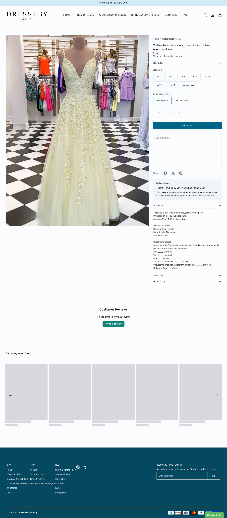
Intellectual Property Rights (42, 484)
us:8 (195, 76)
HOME (66, 14)
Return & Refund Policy (66, 470)
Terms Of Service (37, 479)
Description (158, 205)
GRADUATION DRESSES (112, 14)
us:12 (159, 85)
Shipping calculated (162, 56)
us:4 (171, 76)
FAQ (184, 14)
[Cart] (220, 15)
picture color (162, 100)
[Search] (205, 15)
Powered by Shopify (28, 512)
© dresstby (12, 512)
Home (156, 39)
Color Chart (158, 275)
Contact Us (60, 493)
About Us (34, 470)
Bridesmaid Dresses (171, 39)
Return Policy (159, 281)
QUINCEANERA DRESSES (145, 14)
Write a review (113, 323)
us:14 (172, 85)
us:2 (158, 76)
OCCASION (171, 14)
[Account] (212, 15)
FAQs (57, 488)
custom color (182, 100)
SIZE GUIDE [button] (158, 63)
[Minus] (159, 112)
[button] (165, 173)
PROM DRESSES (85, 14)
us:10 (208, 76)
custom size (188, 85)
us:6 (183, 76)
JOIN (214, 476)
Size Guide (60, 484)
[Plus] (179, 112)
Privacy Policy (36, 474)
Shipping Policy (62, 474)
